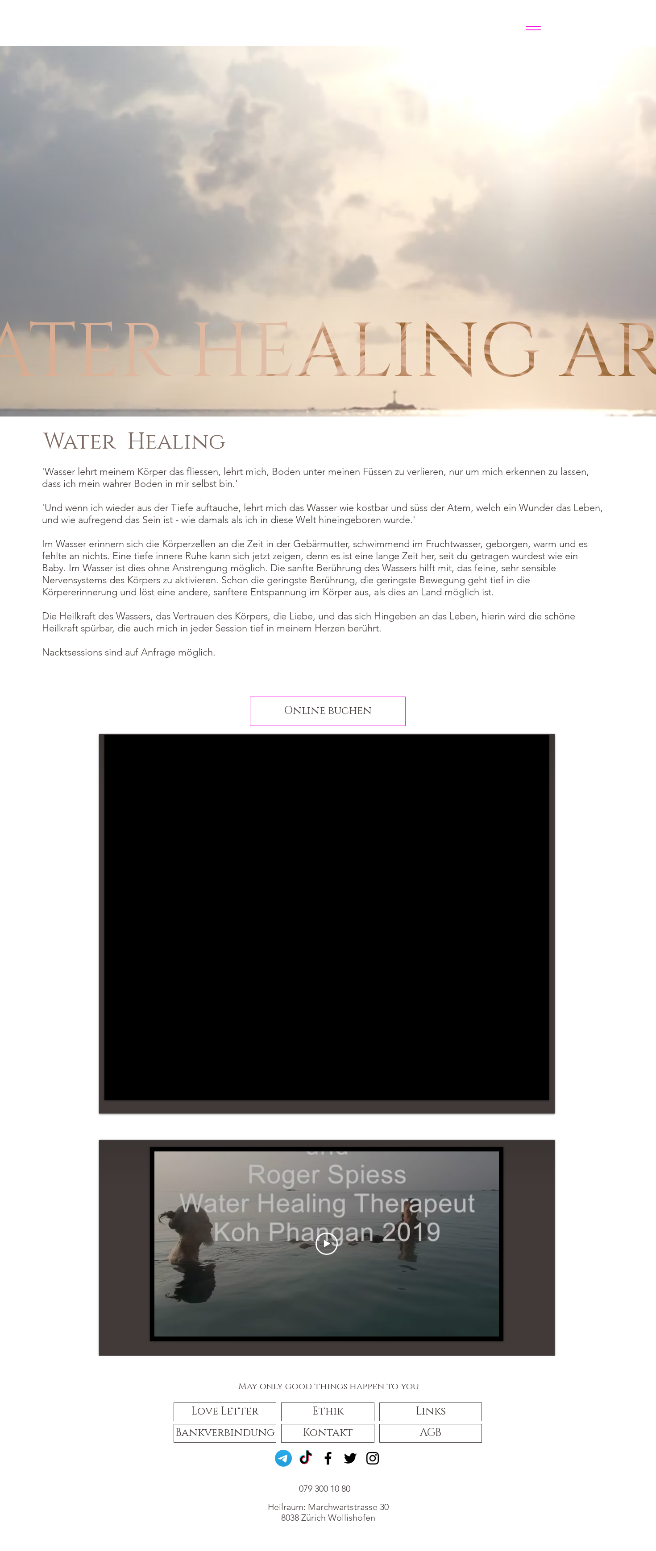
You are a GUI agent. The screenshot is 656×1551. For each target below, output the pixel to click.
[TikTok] (305, 1458)
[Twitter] (350, 1458)
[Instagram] (372, 1458)
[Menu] (533, 27)
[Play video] (327, 1244)
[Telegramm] (283, 1458)
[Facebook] (328, 1458)
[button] (225, 1411)
